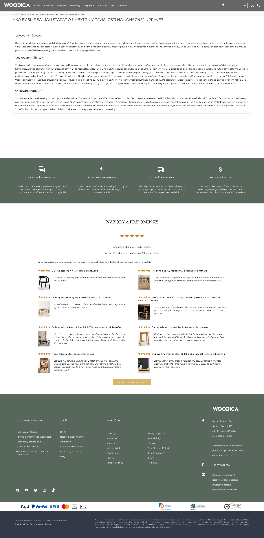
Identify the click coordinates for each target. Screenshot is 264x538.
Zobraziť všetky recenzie (132, 382)
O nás (63, 432)
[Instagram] (44, 490)
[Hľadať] (245, 5)
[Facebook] (18, 490)
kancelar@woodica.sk (223, 475)
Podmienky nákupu (26, 432)
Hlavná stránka (21, 524)
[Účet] (252, 5)
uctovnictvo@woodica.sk (225, 479)
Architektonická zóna (71, 446)
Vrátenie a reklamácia (27, 446)
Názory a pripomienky (72, 436)
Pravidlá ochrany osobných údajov (34, 436)
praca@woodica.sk (222, 484)
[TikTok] (53, 490)
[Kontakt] (258, 5)
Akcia (40, 524)
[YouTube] (26, 490)
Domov (15, 14)
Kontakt (47, 524)
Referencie (65, 441)
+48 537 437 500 (221, 465)
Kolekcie (33, 524)
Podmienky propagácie (28, 441)
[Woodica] (17, 4)
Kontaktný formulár (70, 451)
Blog (62, 456)
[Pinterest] (35, 490)
